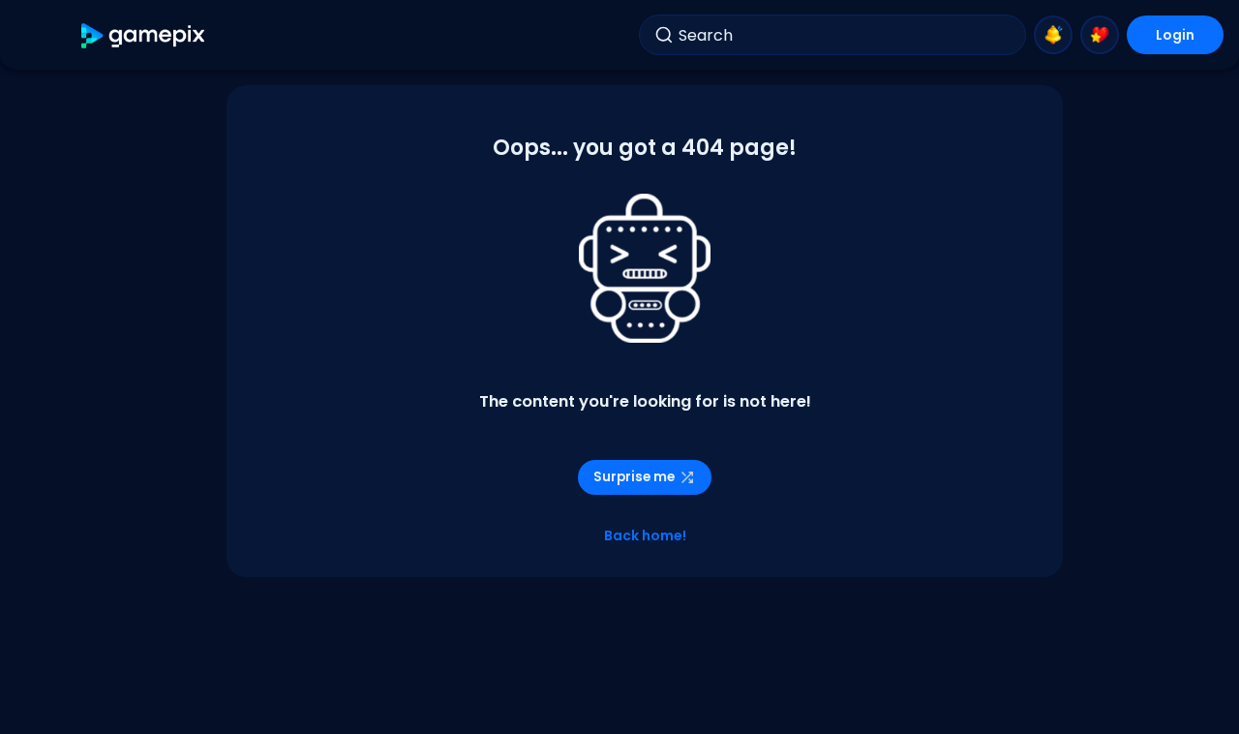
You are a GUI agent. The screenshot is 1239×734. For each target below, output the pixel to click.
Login (1175, 35)
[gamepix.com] (143, 35)
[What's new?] (1053, 34)
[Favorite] (1099, 34)
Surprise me (634, 477)
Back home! (645, 535)
